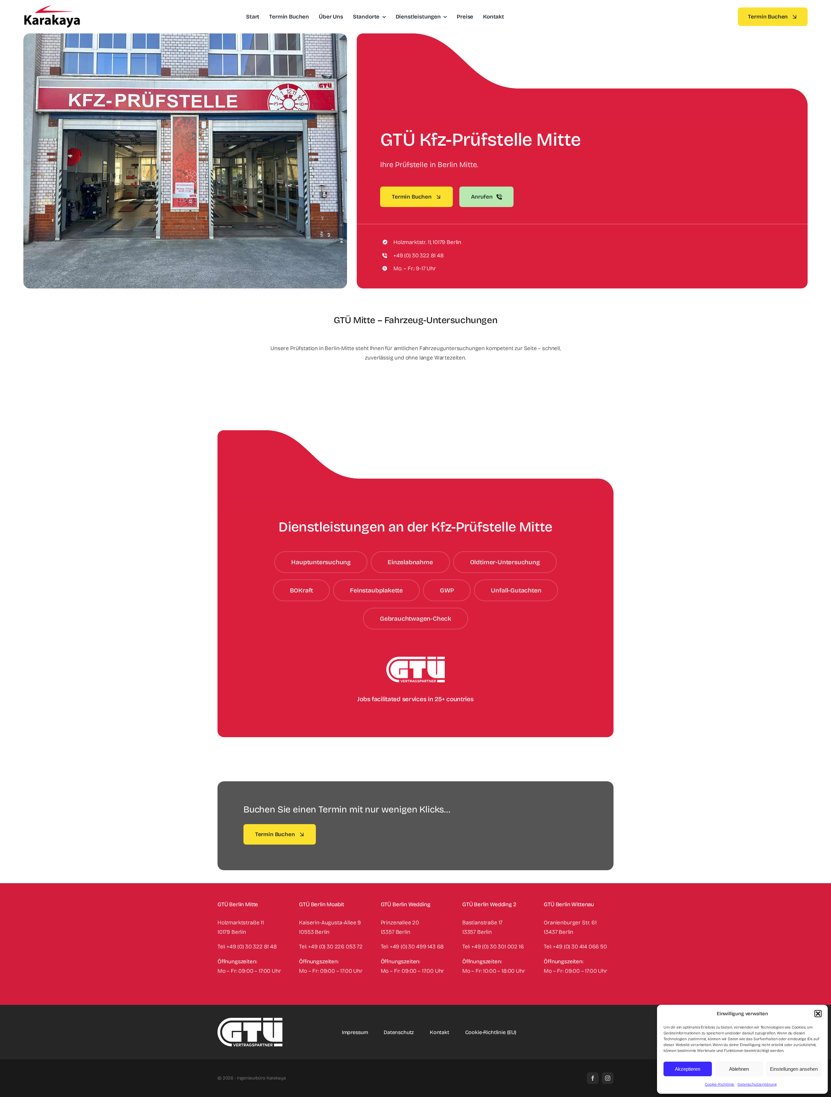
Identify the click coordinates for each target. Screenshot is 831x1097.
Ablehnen (739, 1069)
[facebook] (593, 1078)
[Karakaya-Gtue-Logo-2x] (52, 8)
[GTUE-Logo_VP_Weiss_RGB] (249, 1020)
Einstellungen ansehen (794, 1069)
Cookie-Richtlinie (719, 1084)
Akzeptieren (687, 1069)
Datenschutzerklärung (757, 1084)
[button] (818, 1013)
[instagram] (608, 1078)
